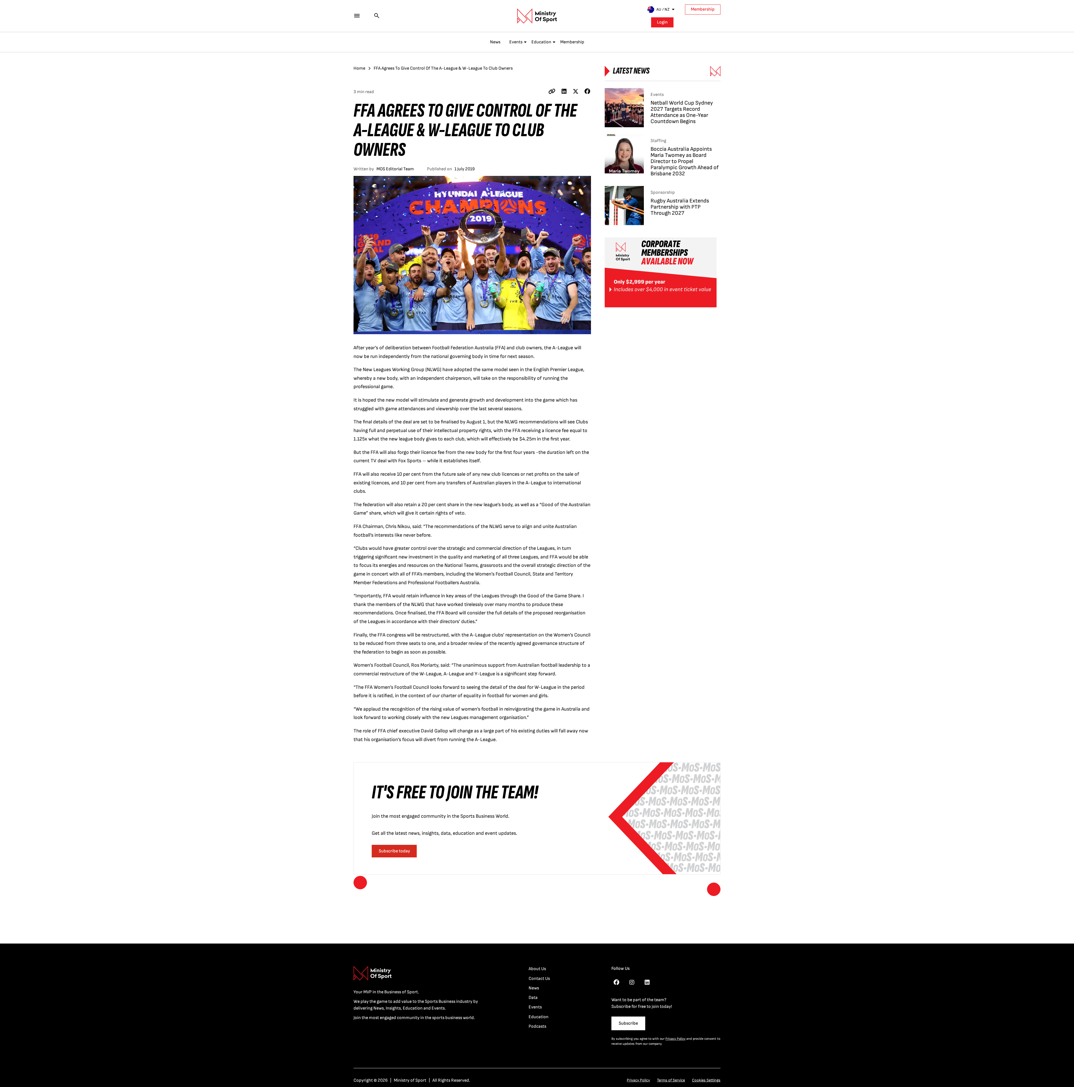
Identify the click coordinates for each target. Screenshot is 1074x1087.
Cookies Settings (706, 1080)
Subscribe (628, 1023)
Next (713, 889)
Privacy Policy (675, 1039)
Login (662, 22)
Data (533, 997)
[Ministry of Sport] (537, 15)
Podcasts (537, 1026)
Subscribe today (394, 851)
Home (359, 68)
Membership (703, 9)
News (495, 42)
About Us (537, 969)
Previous (360, 882)
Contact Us (539, 978)
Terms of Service (671, 1080)
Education (541, 42)
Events (515, 42)
